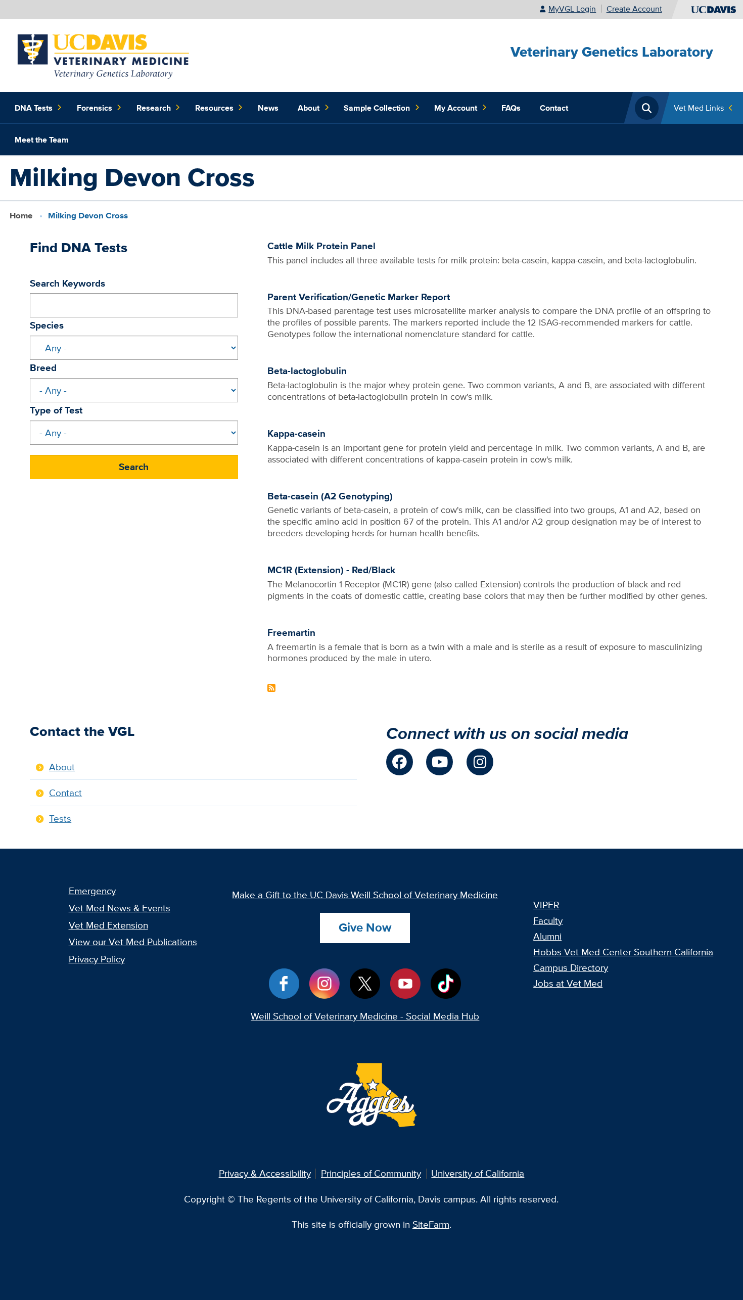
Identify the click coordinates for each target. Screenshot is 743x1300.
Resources (214, 108)
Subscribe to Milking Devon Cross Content (271, 688)
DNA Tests (34, 108)
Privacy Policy (97, 959)
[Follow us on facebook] (399, 762)
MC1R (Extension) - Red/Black (331, 570)
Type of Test (56, 410)
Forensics (94, 108)
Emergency (92, 891)
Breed (43, 367)
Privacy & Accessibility (265, 1173)
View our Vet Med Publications (133, 942)
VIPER (546, 905)
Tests (60, 818)
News (268, 108)
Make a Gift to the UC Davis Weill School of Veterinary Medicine (365, 895)
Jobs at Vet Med (567, 983)
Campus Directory (570, 967)
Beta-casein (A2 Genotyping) (330, 496)
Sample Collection (377, 108)
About (308, 108)
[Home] (104, 55)
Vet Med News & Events (119, 908)
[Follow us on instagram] (480, 762)
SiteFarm (430, 1224)
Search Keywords (67, 283)
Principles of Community (371, 1173)
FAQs (511, 108)
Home (21, 215)
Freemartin (291, 632)
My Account (455, 108)
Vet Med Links (699, 108)
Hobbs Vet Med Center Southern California (623, 952)
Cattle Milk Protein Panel (321, 246)
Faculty (548, 920)
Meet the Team (42, 139)
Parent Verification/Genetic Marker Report (358, 297)
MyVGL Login (572, 9)
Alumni (547, 936)
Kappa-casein (296, 433)
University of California (477, 1173)
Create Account (634, 9)
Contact (554, 108)
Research (153, 108)
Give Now (365, 927)
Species (47, 325)
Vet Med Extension (108, 925)
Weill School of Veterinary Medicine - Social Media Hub (365, 1016)
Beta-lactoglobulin (307, 370)
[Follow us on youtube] (439, 762)
